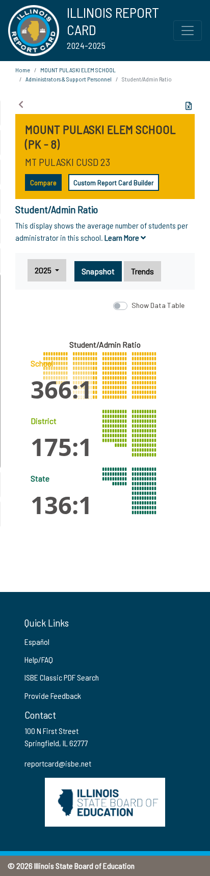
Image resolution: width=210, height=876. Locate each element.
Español (36, 641)
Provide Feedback (52, 695)
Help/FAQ (38, 659)
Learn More (122, 237)
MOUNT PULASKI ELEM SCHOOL (78, 69)
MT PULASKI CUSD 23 (67, 162)
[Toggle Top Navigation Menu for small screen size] (187, 30)
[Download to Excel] (188, 106)
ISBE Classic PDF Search (61, 677)
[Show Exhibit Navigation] (21, 104)
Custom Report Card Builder (113, 182)
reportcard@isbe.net (57, 763)
